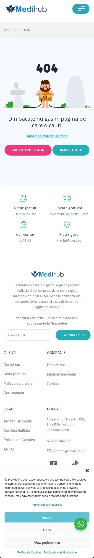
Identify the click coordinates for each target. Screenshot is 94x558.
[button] (87, 470)
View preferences (47, 542)
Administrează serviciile (47, 505)
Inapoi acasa (71, 150)
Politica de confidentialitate (60, 552)
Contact (53, 383)
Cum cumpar (13, 392)
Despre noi (56, 364)
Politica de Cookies (29, 552)
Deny (47, 529)
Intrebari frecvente (61, 374)
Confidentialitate (16, 430)
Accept (47, 517)
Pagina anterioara (28, 150)
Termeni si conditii (18, 421)
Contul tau (11, 364)
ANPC (8, 449)
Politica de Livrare (18, 383)
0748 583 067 (61, 440)
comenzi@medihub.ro (67, 451)
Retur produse (14, 373)
